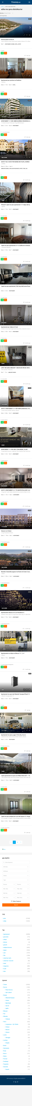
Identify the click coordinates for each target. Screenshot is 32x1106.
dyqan (5, 950)
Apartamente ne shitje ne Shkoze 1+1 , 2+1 (12, 653)
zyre (4, 952)
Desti (3, 705)
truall (4, 968)
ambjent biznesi (7, 947)
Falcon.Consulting (5, 746)
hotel (4, 963)
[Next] (20, 842)
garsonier (5, 937)
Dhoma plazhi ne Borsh (7, 39)
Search (16, 905)
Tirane (5, 984)
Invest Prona (4, 215)
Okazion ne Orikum (6, 531)
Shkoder (5, 1016)
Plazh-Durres (9, 990)
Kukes (5, 1056)
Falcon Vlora (4, 786)
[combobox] (8, 13)
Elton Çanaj (4, 338)
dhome (5, 942)
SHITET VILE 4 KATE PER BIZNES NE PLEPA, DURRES (15, 162)
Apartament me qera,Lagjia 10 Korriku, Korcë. (13, 735)
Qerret (7, 1005)
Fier (4, 1013)
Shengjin (8, 1037)
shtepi (5, 939)
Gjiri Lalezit (9, 992)
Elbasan (5, 1011)
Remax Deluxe (5, 460)
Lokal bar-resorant (8, 960)
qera (4, 918)
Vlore (4, 1021)
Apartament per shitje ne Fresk (9, 327)
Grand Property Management (7, 664)
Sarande (5, 1066)
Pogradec (6, 1064)
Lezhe (5, 1035)
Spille (7, 1008)
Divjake (7, 1043)
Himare (7, 1032)
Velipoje (8, 1019)
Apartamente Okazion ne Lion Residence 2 (12, 612)
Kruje (4, 1051)
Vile (4, 955)
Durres (5, 987)
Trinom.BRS (4, 379)
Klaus (3, 50)
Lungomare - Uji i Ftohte (12, 1024)
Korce (4, 1053)
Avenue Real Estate (5, 132)
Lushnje (5, 1040)
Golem (7, 1000)
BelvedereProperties (5, 542)
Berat (4, 1045)
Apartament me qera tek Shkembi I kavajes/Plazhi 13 (15, 694)
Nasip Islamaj (4, 419)
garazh (5, 944)
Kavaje (5, 995)
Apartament (6, 934)
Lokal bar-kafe (7, 958)
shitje (4, 921)
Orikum (7, 1027)
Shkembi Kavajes (10, 997)
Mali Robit (8, 1003)
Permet (5, 1058)
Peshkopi (5, 1061)
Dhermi (7, 1029)
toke (4, 971)
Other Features (17, 901)
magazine (6, 966)
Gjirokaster (6, 1048)
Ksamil (7, 1069)
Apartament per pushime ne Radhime (11, 80)
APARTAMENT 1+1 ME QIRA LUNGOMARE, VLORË (14, 449)
